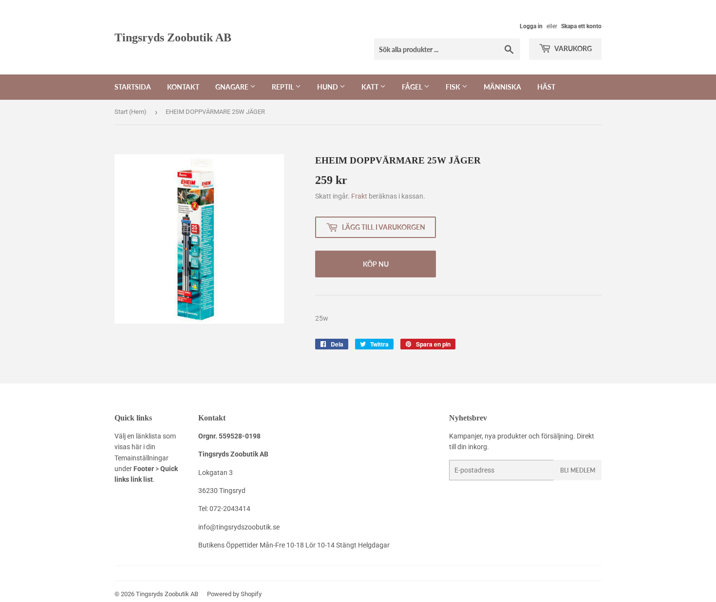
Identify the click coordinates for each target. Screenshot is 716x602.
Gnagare (232, 87)
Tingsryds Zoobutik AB (172, 37)
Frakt (359, 196)
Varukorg (572, 48)
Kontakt (183, 87)
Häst (546, 87)
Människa (502, 87)
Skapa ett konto (581, 26)
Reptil (283, 87)
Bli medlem (577, 470)
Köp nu (376, 264)
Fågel (413, 87)
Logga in (531, 26)
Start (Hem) (130, 111)
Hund (328, 87)
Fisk (454, 87)
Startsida (132, 87)
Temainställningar (141, 458)
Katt (370, 87)
